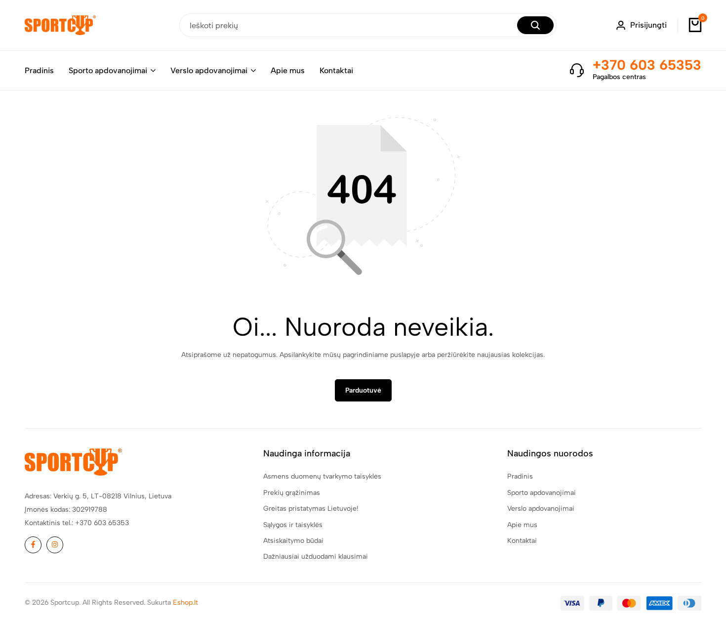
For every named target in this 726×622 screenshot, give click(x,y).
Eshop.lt (185, 602)
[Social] (33, 544)
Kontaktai (336, 70)
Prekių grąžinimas (291, 493)
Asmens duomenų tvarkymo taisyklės (322, 476)
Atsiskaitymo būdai (293, 540)
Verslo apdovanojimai (208, 70)
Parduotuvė (363, 390)
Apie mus (288, 70)
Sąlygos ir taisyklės (293, 525)
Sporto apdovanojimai (108, 70)
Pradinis (39, 70)
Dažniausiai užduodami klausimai (315, 556)
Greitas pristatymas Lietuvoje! (311, 508)
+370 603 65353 (647, 64)
